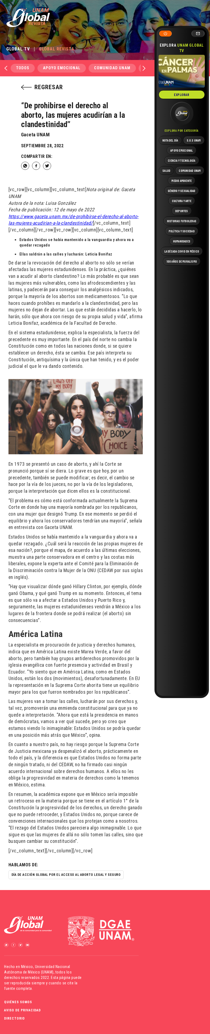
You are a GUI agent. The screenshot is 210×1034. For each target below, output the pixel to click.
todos (22, 68)
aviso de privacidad (22, 1010)
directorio (14, 1018)
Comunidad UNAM (112, 68)
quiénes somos (18, 1002)
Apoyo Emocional (61, 68)
